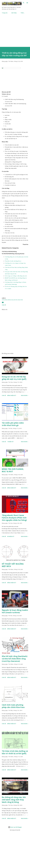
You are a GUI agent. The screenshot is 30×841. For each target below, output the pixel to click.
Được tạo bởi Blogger (16, 827)
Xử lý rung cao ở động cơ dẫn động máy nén (16, 276)
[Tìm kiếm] (23, 3)
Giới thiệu (14, 13)
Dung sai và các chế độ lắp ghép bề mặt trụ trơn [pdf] (14, 377)
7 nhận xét (10, 441)
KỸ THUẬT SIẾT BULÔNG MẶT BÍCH (13, 565)
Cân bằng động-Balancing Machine (12, 300)
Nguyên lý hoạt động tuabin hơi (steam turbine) (15, 611)
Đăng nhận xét (11, 395)
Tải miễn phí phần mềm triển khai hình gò (13, 424)
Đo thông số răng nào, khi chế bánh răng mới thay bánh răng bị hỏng (14, 799)
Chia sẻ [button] (4, 305)
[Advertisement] (15, 32)
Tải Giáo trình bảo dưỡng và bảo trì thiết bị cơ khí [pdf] (15, 752)
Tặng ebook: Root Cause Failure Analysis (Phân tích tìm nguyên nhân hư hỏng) (14, 517)
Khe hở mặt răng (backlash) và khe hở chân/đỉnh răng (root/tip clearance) (14, 658)
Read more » (24, 395)
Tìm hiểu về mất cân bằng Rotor (13, 261)
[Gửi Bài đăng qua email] (3, 303)
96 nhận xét (10, 536)
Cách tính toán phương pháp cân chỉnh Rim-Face (13, 706)
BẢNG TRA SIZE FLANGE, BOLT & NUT (13, 470)
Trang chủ (4, 13)
